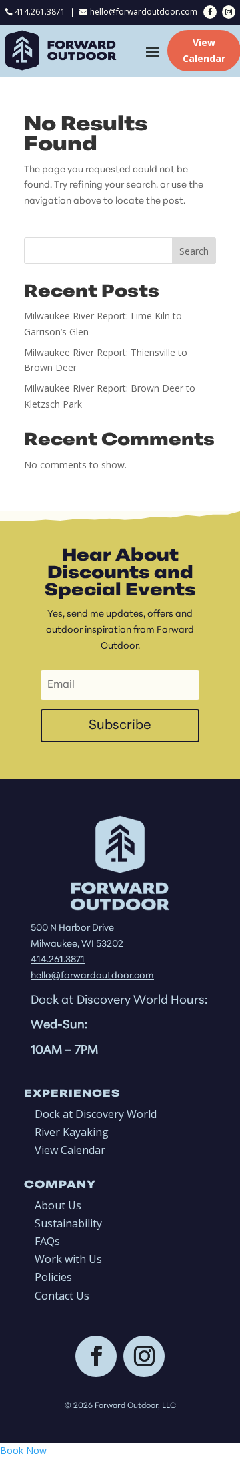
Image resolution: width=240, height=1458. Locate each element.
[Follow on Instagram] (228, 12)
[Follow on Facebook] (210, 12)
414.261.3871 (40, 11)
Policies (53, 1277)
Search (194, 251)
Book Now (23, 1450)
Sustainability (68, 1223)
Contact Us (62, 1295)
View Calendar (70, 1150)
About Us (58, 1205)
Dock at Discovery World (96, 1114)
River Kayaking (72, 1132)
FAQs (47, 1241)
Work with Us (68, 1259)
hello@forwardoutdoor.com (143, 11)
